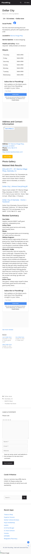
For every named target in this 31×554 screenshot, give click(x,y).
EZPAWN (7, 536)
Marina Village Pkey (16, 36)
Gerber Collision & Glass (11, 520)
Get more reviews (7, 329)
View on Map (7, 156)
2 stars (5, 420)
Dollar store (8, 396)
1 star (3, 420)
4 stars (8, 420)
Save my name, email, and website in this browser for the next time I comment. (15, 456)
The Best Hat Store (10, 403)
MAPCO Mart (9, 401)
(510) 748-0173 (12, 148)
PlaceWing (6, 2)
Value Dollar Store (7, 344)
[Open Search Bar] (21, 2)
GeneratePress (24, 547)
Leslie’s (6, 525)
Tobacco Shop (8, 514)
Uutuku (6, 533)
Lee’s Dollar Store (7, 337)
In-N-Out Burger (9, 528)
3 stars (7, 420)
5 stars (10, 420)
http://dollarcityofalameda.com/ (12, 152)
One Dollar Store (19, 337)
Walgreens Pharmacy (10, 538)
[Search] (24, 497)
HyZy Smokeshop (9, 522)
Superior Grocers (9, 517)
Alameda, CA (9, 399)
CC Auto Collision (9, 530)
